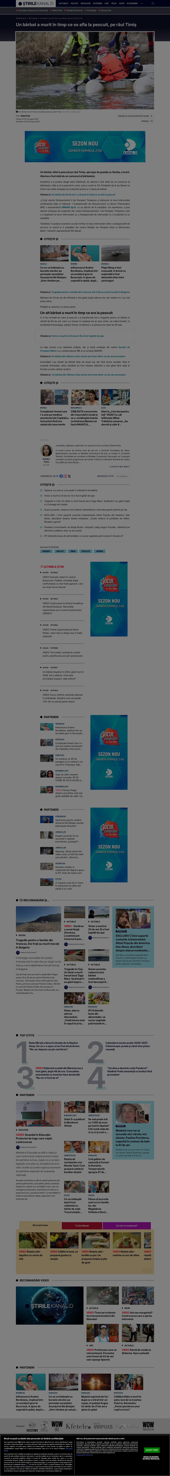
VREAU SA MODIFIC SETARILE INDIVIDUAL (151, 1458)
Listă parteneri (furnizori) (84, 1455)
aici (27, 1464)
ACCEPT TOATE (152, 1450)
